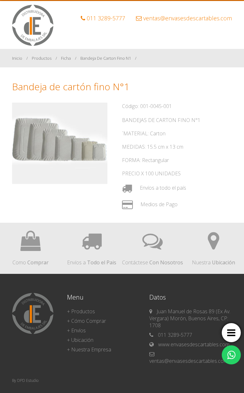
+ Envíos (76, 330)
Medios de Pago (158, 204)
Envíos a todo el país (162, 187)
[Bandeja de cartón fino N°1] (59, 182)
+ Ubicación (80, 339)
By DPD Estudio (25, 380)
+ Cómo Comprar (86, 320)
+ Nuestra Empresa (89, 349)
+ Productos (81, 311)
